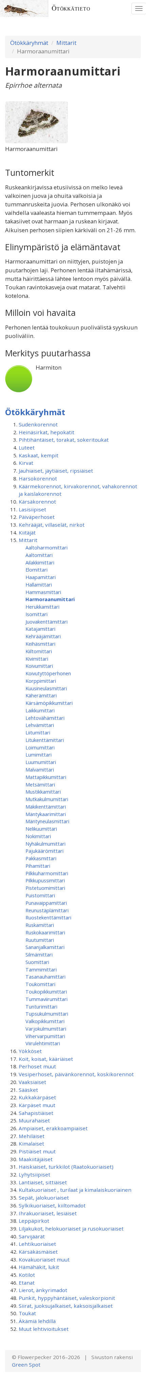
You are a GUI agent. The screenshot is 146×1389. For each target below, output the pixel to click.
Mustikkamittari (43, 791)
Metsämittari (40, 784)
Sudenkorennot (38, 424)
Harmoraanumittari (50, 599)
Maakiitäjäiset (36, 1159)
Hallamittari (38, 584)
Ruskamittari (39, 924)
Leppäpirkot (34, 1220)
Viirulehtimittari (42, 1043)
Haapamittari (40, 577)
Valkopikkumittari (45, 1021)
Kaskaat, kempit (38, 455)
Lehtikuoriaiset (37, 1243)
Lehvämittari (39, 725)
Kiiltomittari (38, 651)
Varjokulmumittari (45, 1028)
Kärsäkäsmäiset (38, 1251)
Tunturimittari (41, 1006)
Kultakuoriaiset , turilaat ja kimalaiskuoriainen (75, 1189)
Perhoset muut (37, 1066)
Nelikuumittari (41, 828)
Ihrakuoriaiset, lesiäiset (48, 1213)
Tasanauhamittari (45, 976)
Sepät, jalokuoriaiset (44, 1197)
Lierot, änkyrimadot (43, 1290)
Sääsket (28, 1089)
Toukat (27, 1313)
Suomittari (37, 962)
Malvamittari (39, 769)
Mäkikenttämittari (45, 806)
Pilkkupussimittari (45, 880)
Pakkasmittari (40, 858)
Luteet (27, 447)
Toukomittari (40, 984)
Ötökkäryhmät (29, 43)
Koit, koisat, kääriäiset (46, 1058)
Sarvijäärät (32, 1236)
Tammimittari (41, 969)
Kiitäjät (27, 532)
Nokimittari (38, 836)
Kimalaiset (31, 1143)
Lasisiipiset (32, 509)
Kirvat (26, 462)
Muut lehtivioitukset (44, 1328)
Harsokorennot (38, 478)
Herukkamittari (42, 606)
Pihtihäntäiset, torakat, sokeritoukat (64, 439)
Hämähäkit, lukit (39, 1267)
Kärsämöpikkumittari (49, 702)
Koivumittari (39, 665)
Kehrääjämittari (43, 636)
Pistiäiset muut (37, 1151)
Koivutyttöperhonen (48, 673)
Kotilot (27, 1274)
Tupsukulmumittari (46, 1013)
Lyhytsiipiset (34, 1174)
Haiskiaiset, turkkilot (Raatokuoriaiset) (66, 1166)
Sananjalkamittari (45, 947)
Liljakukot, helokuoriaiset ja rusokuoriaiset (71, 1228)
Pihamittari (37, 865)
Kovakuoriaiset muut (44, 1259)
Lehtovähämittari (45, 717)
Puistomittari (40, 895)
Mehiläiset (31, 1136)
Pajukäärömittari (44, 850)
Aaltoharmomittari (46, 547)
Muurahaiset (34, 1120)
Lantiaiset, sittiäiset (43, 1182)
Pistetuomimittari (45, 887)
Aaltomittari (39, 555)
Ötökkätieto (71, 8)
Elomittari (36, 569)
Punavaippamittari (46, 902)
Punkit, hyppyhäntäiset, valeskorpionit (67, 1297)
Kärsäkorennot (37, 501)
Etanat (27, 1282)
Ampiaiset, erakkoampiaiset (53, 1128)
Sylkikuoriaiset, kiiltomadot (52, 1205)
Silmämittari (39, 954)
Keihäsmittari (40, 643)
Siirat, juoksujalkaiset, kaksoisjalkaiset (66, 1305)
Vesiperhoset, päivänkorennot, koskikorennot (76, 1074)
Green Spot (26, 1364)
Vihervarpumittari (45, 1036)
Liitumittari (37, 732)
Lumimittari (38, 754)
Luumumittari (40, 762)
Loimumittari (40, 747)
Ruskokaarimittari (45, 932)
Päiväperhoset (37, 516)
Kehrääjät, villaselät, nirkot (52, 524)
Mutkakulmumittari (46, 799)
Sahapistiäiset (36, 1112)
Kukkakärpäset (37, 1097)
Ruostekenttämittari (48, 917)
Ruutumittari (39, 939)
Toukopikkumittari (46, 991)
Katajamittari (40, 628)
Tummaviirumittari (46, 999)
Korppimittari (40, 680)
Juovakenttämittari (46, 621)
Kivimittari (36, 658)
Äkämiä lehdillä (37, 1321)
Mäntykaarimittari (45, 814)
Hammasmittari (43, 592)
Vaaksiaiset (32, 1082)
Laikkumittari (40, 710)
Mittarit (66, 43)
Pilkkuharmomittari (46, 873)
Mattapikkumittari (45, 777)
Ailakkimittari (39, 562)
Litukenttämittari (44, 739)
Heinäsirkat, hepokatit (46, 432)
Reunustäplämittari (47, 910)
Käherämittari (41, 695)
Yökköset (30, 1051)
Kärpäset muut (37, 1105)
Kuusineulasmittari (46, 688)
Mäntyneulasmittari (47, 821)
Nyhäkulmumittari (45, 843)
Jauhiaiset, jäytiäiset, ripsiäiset (56, 470)
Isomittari (36, 614)
